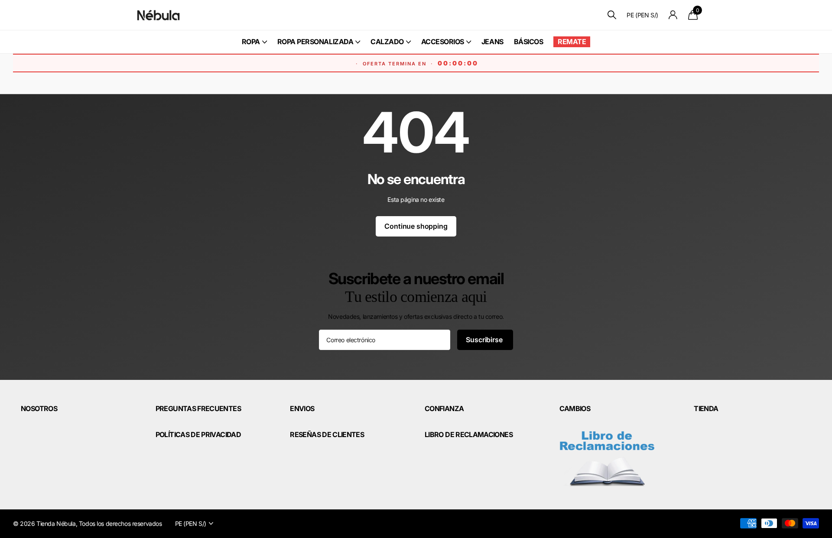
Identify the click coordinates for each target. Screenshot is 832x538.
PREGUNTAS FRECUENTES (198, 408)
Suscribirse (485, 339)
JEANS (492, 41)
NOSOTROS (39, 408)
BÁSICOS (528, 41)
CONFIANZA (444, 408)
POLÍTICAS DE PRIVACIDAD (198, 434)
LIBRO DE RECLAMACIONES (469, 434)
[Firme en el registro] (673, 15)
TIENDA (706, 408)
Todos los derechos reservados (120, 523)
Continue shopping (415, 226)
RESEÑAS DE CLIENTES (327, 434)
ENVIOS (302, 408)
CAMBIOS (575, 408)
